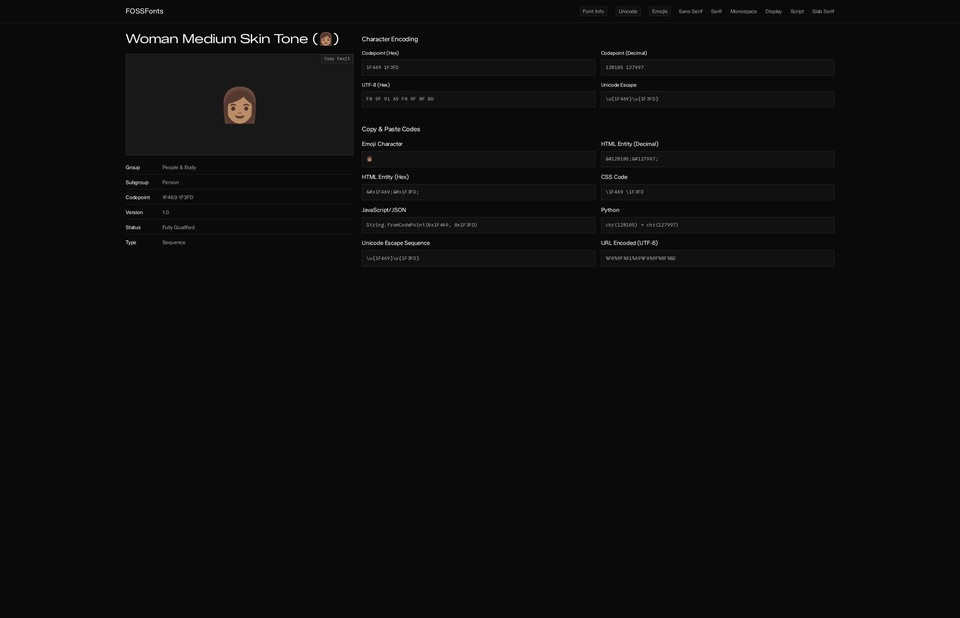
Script (797, 11)
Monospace (743, 11)
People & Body (179, 167)
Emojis (659, 11)
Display (773, 11)
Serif (716, 11)
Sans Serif (690, 11)
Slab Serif (823, 11)
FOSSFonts (144, 11)
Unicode (628, 11)
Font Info (593, 11)
